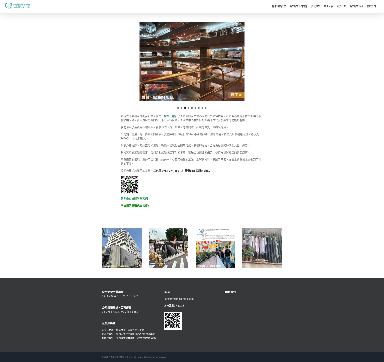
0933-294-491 (110, 296)
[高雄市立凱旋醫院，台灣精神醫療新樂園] (122, 247)
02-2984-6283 (129, 311)
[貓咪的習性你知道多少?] (262, 247)
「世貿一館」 (169, 116)
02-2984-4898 (110, 311)
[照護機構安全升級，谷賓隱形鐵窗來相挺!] (215, 247)
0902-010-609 (130, 296)
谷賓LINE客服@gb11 (197, 170)
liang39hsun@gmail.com (179, 298)
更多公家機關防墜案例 (134, 198)
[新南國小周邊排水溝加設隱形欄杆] (168, 247)
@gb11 (179, 305)
